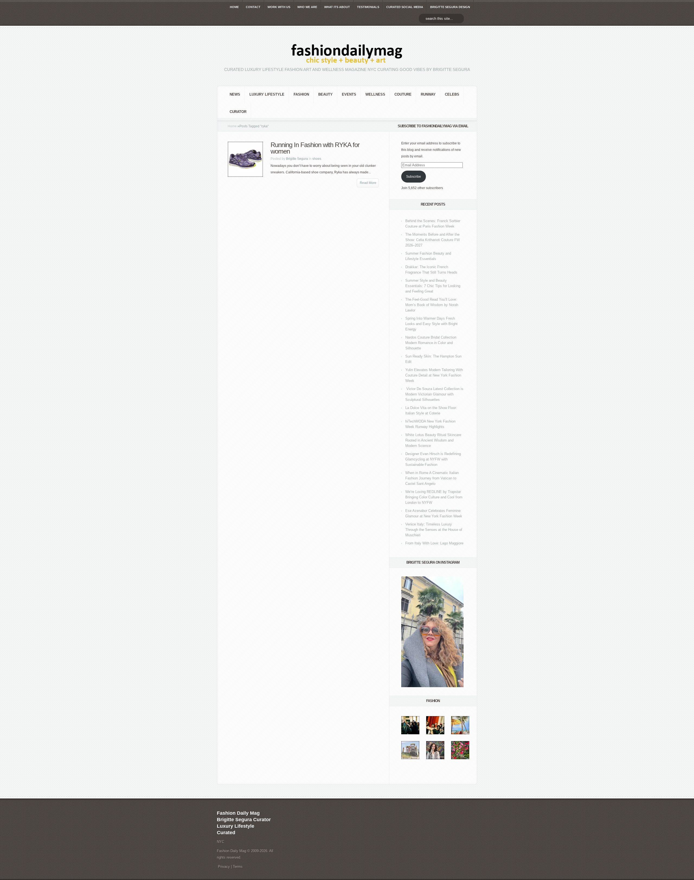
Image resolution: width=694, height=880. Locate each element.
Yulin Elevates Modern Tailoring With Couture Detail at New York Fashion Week (434, 375)
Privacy (224, 867)
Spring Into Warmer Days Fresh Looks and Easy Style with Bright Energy (431, 323)
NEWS (235, 94)
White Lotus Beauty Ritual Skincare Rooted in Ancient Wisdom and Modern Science (433, 440)
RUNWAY (428, 94)
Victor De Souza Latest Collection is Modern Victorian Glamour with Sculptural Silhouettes (434, 394)
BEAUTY (325, 94)
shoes (316, 159)
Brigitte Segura (297, 159)
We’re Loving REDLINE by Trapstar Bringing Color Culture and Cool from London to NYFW (433, 497)
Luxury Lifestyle (266, 94)
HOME (234, 7)
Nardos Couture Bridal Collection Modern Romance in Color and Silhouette (430, 342)
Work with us (279, 7)
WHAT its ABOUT (337, 7)
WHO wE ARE (307, 7)
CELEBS (452, 94)
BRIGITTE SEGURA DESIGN (450, 7)
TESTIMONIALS (368, 7)
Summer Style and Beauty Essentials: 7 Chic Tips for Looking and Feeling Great (432, 285)
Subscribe (413, 176)
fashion (301, 94)
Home (232, 126)
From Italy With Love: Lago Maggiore (434, 543)
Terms (238, 867)
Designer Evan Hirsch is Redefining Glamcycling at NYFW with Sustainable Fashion (433, 459)
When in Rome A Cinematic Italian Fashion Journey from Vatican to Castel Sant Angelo (432, 478)
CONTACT (253, 7)
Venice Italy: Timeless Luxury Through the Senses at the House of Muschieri (433, 529)
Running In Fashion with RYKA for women (315, 148)
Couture (403, 94)
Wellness (375, 94)
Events (349, 94)
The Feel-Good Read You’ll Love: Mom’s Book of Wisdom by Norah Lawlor (431, 304)
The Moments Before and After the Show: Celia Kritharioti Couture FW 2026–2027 (432, 239)
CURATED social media (404, 7)
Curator (238, 112)
